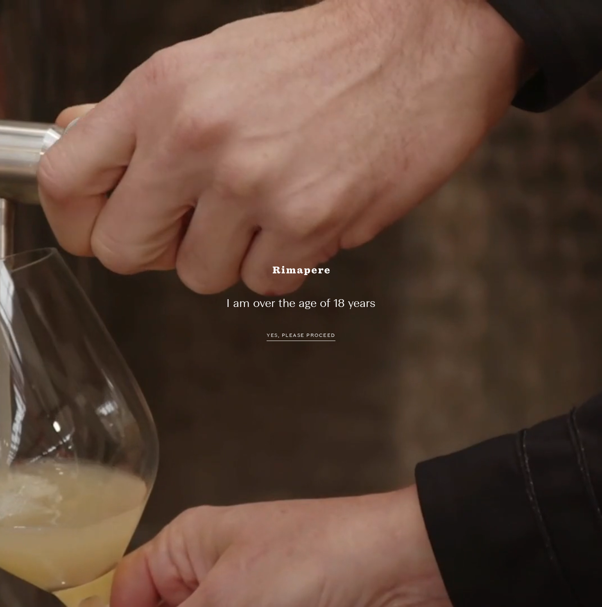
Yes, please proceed (301, 335)
